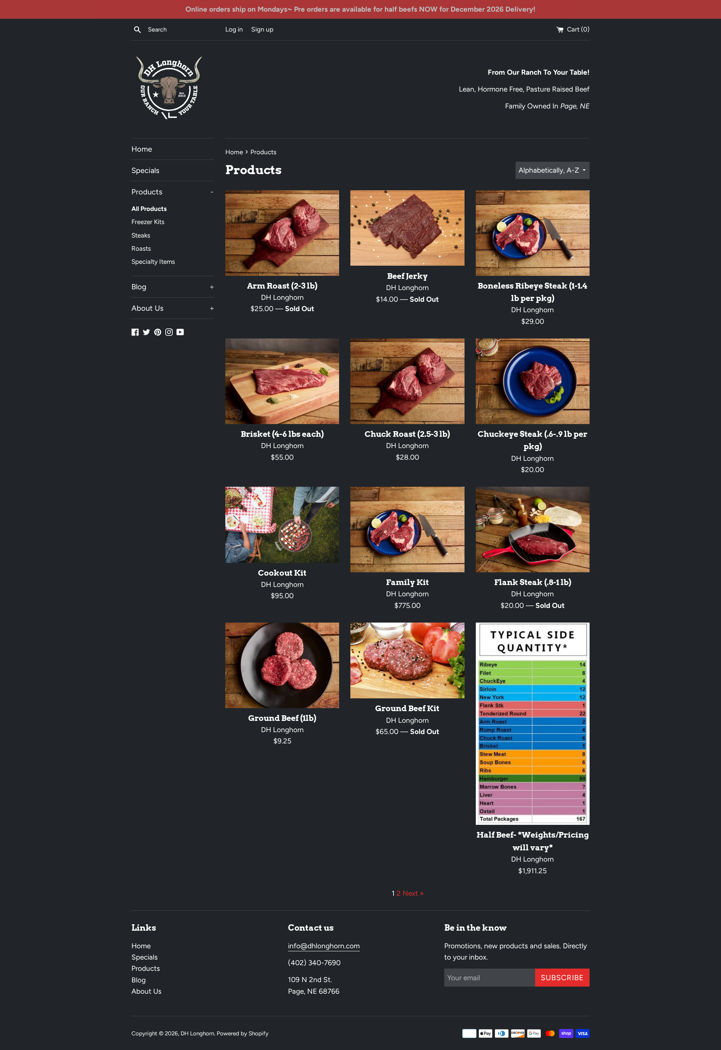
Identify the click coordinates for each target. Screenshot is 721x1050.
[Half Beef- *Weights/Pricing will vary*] (533, 724)
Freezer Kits (147, 222)
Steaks (140, 235)
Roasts (141, 248)
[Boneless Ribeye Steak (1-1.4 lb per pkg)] (533, 233)
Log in (234, 29)
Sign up (262, 29)
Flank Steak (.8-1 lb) (532, 582)
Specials (145, 170)
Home (141, 148)
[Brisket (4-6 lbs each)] (282, 381)
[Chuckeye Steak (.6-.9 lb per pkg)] (533, 381)
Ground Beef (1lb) (282, 718)
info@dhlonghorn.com (324, 946)
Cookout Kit (282, 573)
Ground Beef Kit (407, 708)
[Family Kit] (407, 529)
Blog (172, 286)
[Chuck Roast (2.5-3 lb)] (407, 381)
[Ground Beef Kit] (407, 660)
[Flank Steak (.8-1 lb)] (533, 529)
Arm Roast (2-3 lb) (282, 285)
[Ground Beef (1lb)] (282, 665)
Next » (413, 893)
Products (172, 191)
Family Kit (407, 582)
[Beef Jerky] (407, 228)
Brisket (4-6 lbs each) (282, 434)
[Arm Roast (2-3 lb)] (282, 233)
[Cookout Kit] (282, 525)
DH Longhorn (197, 1033)
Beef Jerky (407, 276)
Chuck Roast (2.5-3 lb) (407, 434)
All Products (149, 208)
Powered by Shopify (242, 1033)
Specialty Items (153, 261)
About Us (172, 308)
